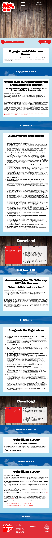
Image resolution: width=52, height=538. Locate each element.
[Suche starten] (29, 2)
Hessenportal (46, 528)
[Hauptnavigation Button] (23, 4)
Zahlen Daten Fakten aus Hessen (17, 41)
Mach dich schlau (8, 41)
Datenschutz (39, 4)
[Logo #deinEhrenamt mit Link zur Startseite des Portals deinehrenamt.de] (8, 7)
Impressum (38, 2)
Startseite (8, 528)
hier (47, 492)
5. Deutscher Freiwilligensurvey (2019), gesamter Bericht (17, 503)
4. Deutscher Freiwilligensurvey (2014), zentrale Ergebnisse (18, 505)
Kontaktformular (20, 532)
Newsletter (38, 6)
